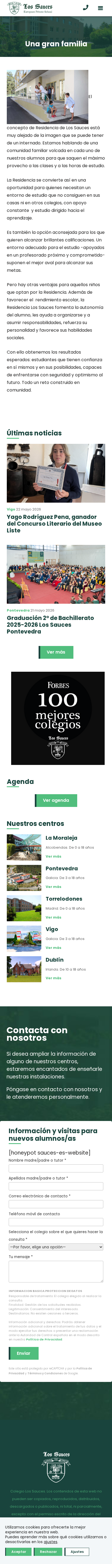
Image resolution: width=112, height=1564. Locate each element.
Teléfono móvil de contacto (34, 1214)
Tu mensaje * (21, 1256)
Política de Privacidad (44, 1339)
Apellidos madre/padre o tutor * (38, 1178)
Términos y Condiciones (45, 1373)
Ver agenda (56, 800)
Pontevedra (18, 610)
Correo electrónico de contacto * (39, 1196)
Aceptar (18, 1551)
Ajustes (77, 1551)
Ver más (56, 652)
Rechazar (48, 1551)
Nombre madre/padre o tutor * (37, 1160)
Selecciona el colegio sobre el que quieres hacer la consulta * (56, 1235)
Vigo (11, 509)
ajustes (50, 1541)
